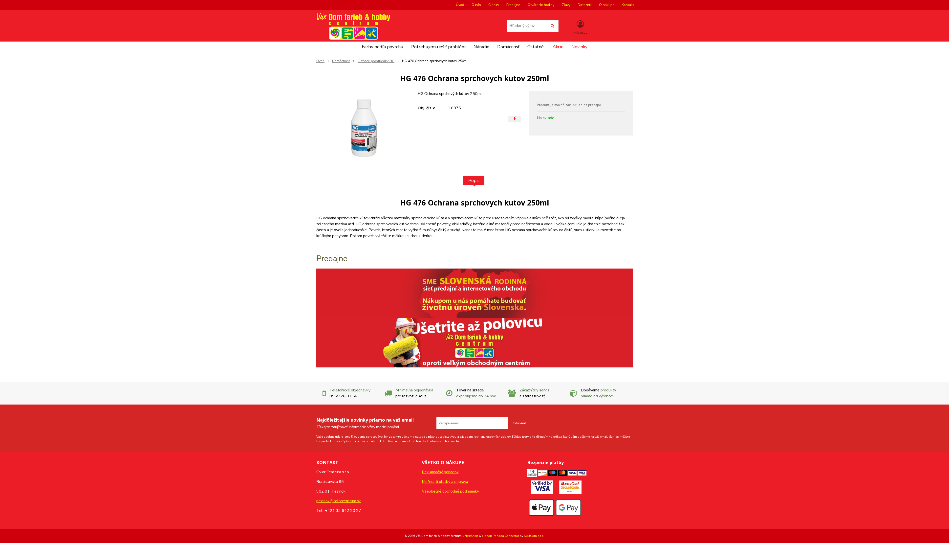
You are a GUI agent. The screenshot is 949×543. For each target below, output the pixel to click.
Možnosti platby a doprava (445, 481)
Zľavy (566, 4)
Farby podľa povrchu (382, 47)
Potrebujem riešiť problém (438, 47)
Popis (473, 180)
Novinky (579, 47)
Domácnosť (508, 47)
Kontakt (628, 4)
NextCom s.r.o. (534, 536)
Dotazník (585, 4)
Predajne (513, 4)
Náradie (481, 47)
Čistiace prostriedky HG (376, 61)
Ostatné (535, 47)
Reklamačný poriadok (440, 472)
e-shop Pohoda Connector (500, 536)
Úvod (460, 4)
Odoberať (519, 423)
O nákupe (606, 4)
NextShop (471, 536)
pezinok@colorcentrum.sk (338, 501)
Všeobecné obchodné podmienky (450, 491)
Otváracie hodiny (541, 4)
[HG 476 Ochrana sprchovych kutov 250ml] (363, 128)
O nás (476, 4)
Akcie (558, 47)
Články (493, 4)
